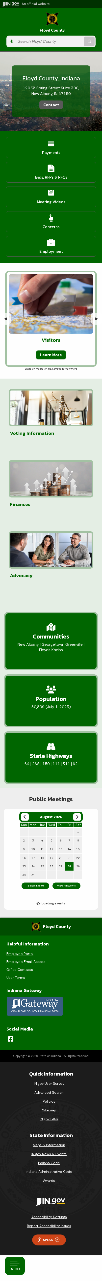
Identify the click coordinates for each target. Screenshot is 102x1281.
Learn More (51, 355)
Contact (51, 105)
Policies (49, 1101)
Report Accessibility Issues (49, 1226)
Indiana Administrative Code (49, 1171)
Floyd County (52, 30)
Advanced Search (49, 1092)
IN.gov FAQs (49, 1119)
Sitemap (49, 1110)
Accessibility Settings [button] (49, 1217)
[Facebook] (10, 1039)
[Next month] (77, 817)
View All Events (66, 885)
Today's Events (35, 885)
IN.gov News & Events (49, 1154)
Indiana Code (49, 1163)
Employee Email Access (25, 961)
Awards (49, 1180)
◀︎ (7, 318)
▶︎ (98, 318)
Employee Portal (19, 953)
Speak (48, 1239)
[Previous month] (24, 817)
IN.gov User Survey (49, 1083)
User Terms (15, 977)
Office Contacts (19, 969)
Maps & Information (49, 1145)
